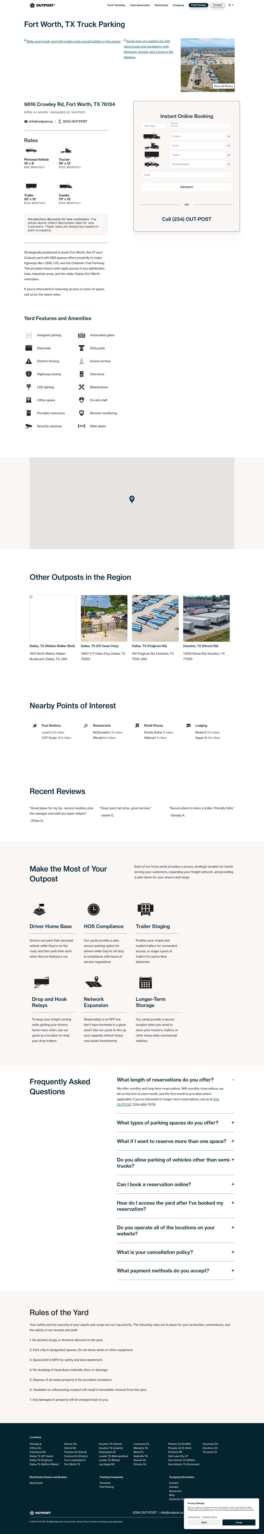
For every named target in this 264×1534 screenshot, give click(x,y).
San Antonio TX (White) (181, 1460)
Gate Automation (140, 5)
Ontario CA (140, 1464)
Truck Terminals (116, 5)
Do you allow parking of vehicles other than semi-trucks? (174, 1163)
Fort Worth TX (72, 1464)
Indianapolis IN (107, 1452)
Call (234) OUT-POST (186, 219)
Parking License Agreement (110, 1522)
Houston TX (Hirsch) (110, 1443)
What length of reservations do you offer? (165, 1080)
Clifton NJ (35, 1448)
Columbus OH (38, 1452)
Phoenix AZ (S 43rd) (179, 1448)
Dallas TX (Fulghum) (41, 1460)
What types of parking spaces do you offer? (167, 1123)
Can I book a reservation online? (154, 1184)
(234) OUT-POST (75, 121)
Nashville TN (141, 1456)
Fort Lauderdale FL (75, 1460)
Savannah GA (210, 1443)
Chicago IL (36, 1443)
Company (178, 5)
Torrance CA (210, 1452)
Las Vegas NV (107, 1464)
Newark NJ (140, 1460)
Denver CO (70, 1443)
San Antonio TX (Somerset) (183, 1464)
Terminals (104, 1482)
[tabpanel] (62, 814)
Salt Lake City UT (178, 1456)
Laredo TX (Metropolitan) (113, 1456)
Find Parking (198, 5)
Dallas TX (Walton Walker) (44, 1464)
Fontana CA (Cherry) (76, 1456)
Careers (173, 1486)
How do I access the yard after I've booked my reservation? (170, 1206)
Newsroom (175, 1491)
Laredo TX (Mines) (109, 1460)
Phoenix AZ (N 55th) (179, 1443)
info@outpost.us (41, 121)
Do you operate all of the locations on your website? (166, 1230)
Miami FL (139, 1452)
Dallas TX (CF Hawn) (41, 1456)
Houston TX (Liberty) (111, 1448)
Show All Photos (223, 86)
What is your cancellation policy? (155, 1252)
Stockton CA (210, 1448)
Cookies (93, 1522)
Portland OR (175, 1452)
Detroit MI (70, 1448)
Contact (217, 5)
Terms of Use (69, 1522)
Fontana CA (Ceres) (75, 1452)
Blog (171, 1495)
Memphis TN (141, 1448)
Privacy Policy (83, 1522)
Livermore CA (141, 1443)
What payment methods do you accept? (163, 1271)
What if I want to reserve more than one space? (171, 1141)
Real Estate (161, 5)
